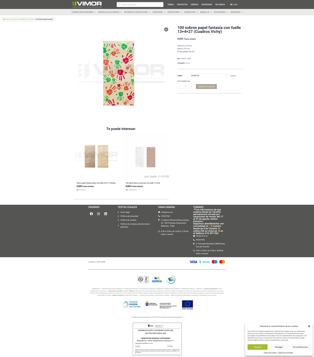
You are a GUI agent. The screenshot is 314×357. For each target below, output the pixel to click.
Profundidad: (183, 51)
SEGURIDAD (235, 12)
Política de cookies (270, 352)
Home (8, 19)
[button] (309, 326)
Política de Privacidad (285, 352)
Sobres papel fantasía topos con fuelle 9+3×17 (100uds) (96, 183)
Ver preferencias (300, 347)
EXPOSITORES (173, 12)
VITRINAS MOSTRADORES (82, 12)
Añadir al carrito (206, 86)
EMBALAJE (204, 12)
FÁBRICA (194, 4)
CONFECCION (189, 12)
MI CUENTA (220, 4)
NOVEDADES (207, 4)
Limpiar (233, 76)
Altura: (180, 48)
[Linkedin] (106, 214)
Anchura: (181, 46)
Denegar (279, 347)
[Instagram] (98, 214)
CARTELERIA (157, 12)
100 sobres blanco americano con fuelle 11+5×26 (143, 183)
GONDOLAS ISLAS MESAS (108, 12)
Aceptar (257, 347)
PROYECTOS (182, 4)
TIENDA (170, 4)
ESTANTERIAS (220, 12)
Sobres (187, 63)
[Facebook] (91, 214)
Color (179, 75)
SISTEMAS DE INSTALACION (136, 12)
